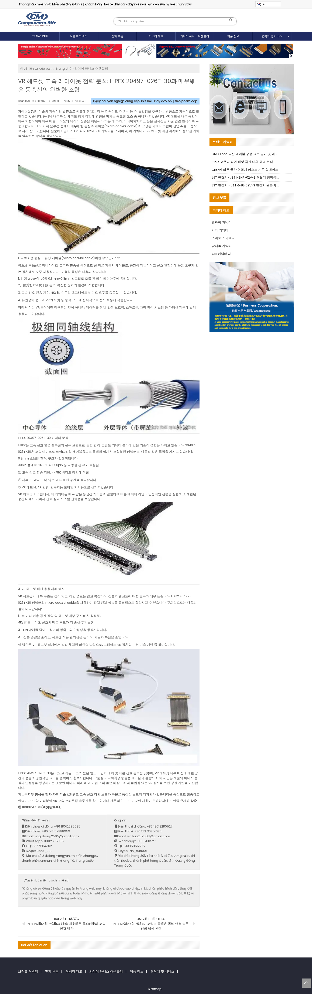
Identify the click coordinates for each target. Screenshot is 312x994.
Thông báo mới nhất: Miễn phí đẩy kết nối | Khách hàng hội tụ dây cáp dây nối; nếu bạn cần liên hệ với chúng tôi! (105, 4)
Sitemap (155, 989)
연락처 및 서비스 (271, 36)
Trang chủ (40, 36)
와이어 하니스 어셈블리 (194, 36)
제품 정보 (233, 36)
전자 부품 (117, 36)
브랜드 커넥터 (78, 36)
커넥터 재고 (156, 36)
